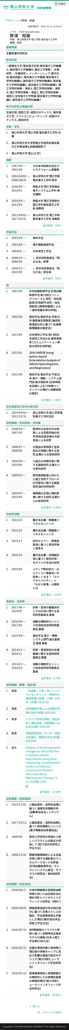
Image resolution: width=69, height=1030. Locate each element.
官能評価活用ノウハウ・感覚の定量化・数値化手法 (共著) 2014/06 (43, 737)
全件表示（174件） (51, 792)
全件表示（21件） (52, 595)
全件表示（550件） (51, 995)
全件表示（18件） (52, 400)
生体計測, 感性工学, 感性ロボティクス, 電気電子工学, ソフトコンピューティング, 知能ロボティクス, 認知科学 (33, 116)
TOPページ (12, 20)
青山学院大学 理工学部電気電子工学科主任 (47, 414)
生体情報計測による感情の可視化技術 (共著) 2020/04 (43, 710)
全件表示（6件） (53, 225)
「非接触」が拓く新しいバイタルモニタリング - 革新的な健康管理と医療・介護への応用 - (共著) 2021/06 (43, 696)
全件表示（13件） (52, 678)
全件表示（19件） (52, 507)
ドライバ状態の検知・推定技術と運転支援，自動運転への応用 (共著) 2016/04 (43, 722)
